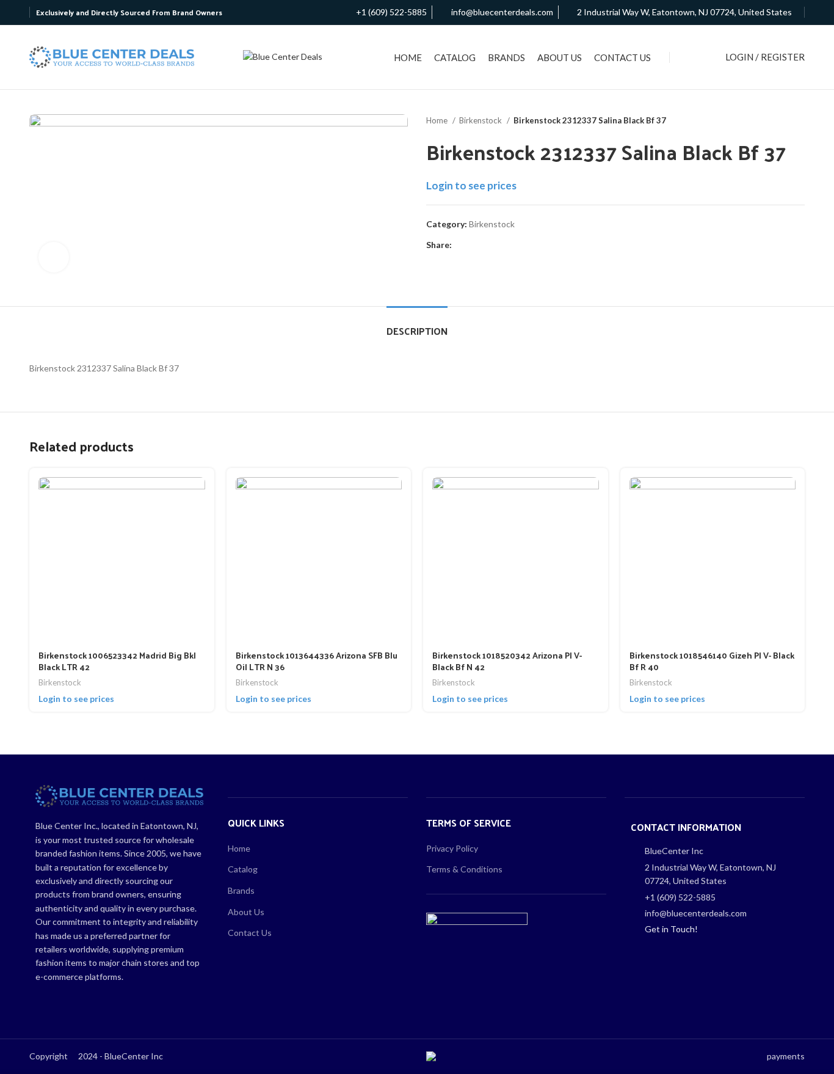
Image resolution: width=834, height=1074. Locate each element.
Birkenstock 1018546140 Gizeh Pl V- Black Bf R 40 (711, 661)
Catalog (243, 869)
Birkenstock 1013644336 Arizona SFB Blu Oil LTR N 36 (316, 661)
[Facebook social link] (462, 245)
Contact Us (250, 932)
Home (437, 120)
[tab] (417, 324)
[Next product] (798, 121)
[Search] (695, 57)
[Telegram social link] (518, 245)
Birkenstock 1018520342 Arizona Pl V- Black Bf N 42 (507, 661)
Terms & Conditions (464, 869)
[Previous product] (774, 121)
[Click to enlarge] (53, 257)
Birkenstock (481, 120)
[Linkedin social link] (504, 245)
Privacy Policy (452, 848)
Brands (241, 890)
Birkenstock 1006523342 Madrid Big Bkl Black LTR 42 (117, 661)
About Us (246, 912)
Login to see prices (471, 185)
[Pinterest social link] (490, 245)
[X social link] (476, 245)
